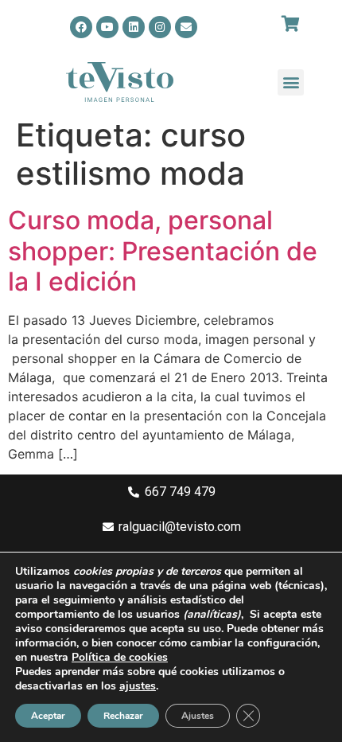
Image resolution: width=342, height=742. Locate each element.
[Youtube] (107, 27)
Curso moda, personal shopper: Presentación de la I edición (162, 251)
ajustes (137, 686)
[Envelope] (186, 27)
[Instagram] (160, 27)
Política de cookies (120, 657)
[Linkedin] (133, 27)
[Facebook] (81, 27)
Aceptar (48, 715)
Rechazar (123, 715)
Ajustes (197, 715)
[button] (291, 82)
